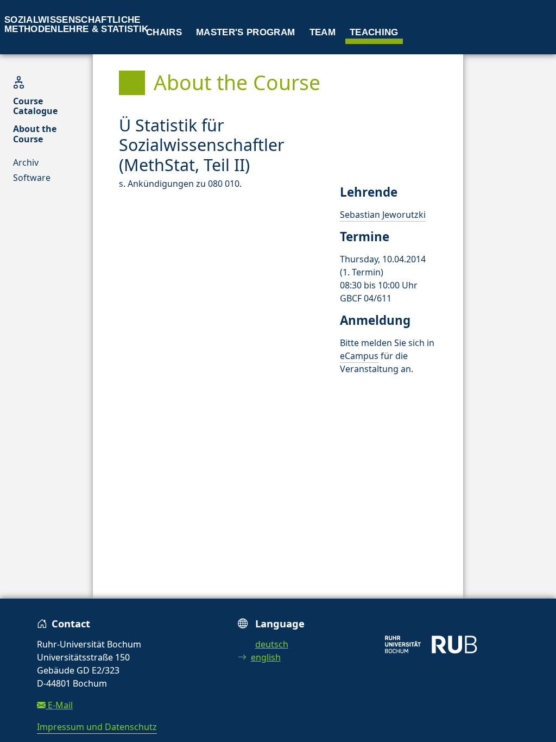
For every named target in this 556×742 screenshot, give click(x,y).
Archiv (26, 162)
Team (322, 32)
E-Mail (59, 705)
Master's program (245, 32)
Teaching (374, 32)
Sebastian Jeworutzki (383, 215)
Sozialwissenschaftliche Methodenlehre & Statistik (76, 24)
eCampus (359, 356)
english (266, 657)
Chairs (164, 32)
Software (31, 178)
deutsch (271, 644)
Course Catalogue (35, 106)
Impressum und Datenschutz (97, 727)
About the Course (34, 133)
